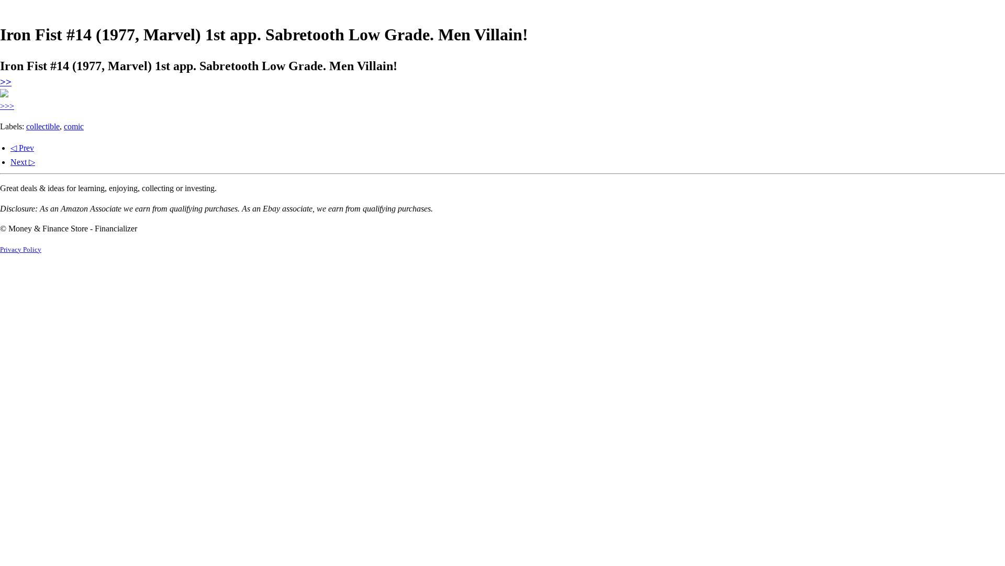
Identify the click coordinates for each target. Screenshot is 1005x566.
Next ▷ (22, 162)
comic (74, 126)
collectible (43, 126)
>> (6, 81)
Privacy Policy (20, 249)
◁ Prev (22, 147)
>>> (7, 106)
